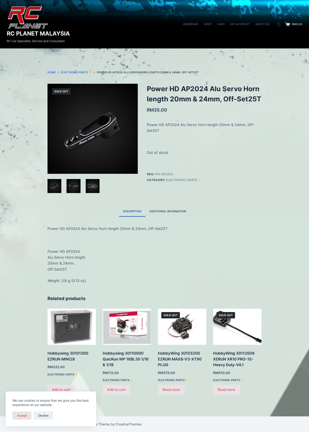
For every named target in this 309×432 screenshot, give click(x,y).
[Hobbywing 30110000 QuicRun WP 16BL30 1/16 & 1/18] (127, 327)
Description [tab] (132, 211)
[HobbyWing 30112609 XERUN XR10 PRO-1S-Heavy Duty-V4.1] (237, 327)
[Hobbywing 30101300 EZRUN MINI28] (72, 327)
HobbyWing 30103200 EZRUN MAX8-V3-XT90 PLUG (180, 359)
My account (240, 24)
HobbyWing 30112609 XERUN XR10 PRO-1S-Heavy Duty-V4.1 (233, 359)
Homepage (190, 24)
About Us (262, 24)
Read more (171, 389)
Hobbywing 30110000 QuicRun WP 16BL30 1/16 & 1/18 (126, 359)
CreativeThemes (128, 424)
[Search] (278, 24)
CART (221, 24)
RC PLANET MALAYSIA (38, 33)
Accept (22, 415)
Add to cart (61, 389)
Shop (208, 24)
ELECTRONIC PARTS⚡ (183, 180)
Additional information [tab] (168, 211)
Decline (43, 415)
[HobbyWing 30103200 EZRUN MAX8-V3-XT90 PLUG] (182, 327)
